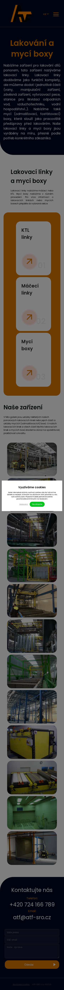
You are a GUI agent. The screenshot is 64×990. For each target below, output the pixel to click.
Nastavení (23, 504)
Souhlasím (37, 504)
